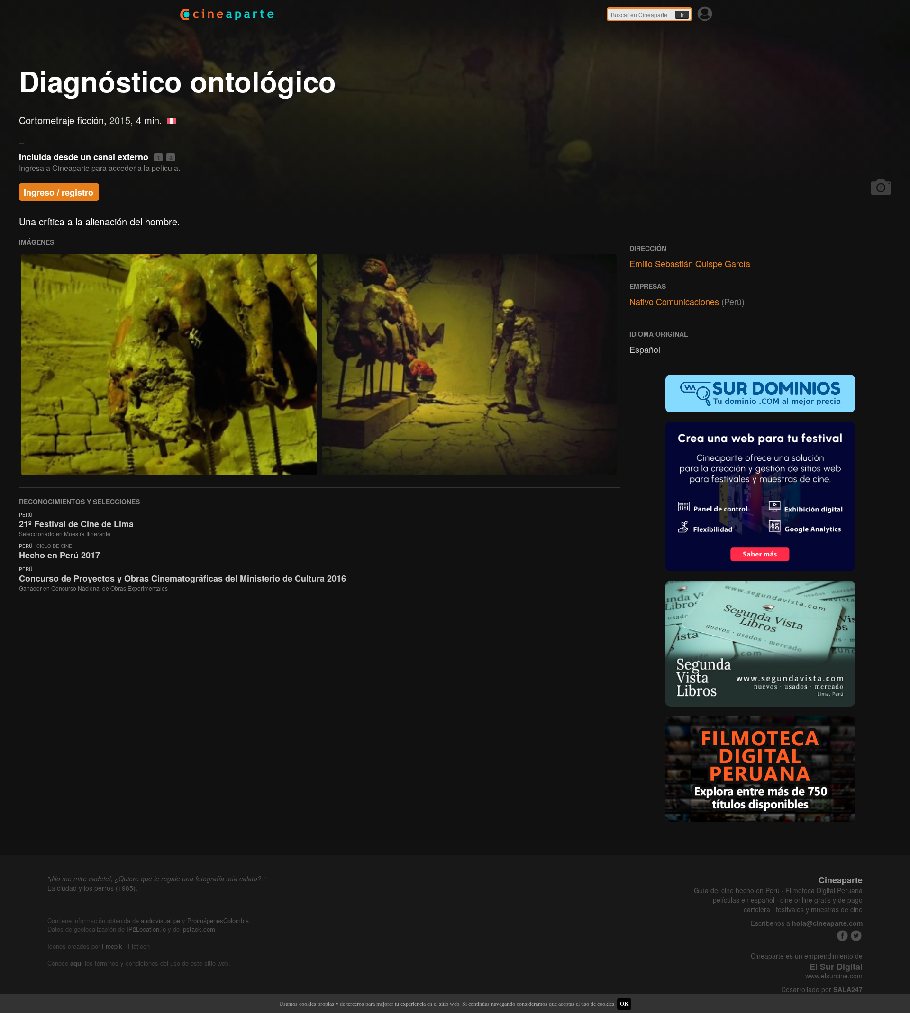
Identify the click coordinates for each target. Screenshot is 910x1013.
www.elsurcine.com (834, 975)
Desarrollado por (822, 989)
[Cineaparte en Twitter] (856, 935)
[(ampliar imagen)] (169, 364)
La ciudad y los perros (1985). (92, 888)
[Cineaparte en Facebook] (842, 935)
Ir (682, 15)
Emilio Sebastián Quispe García (689, 263)
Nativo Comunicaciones (674, 301)
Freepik (112, 945)
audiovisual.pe (160, 920)
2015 (119, 120)
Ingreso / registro (58, 192)
